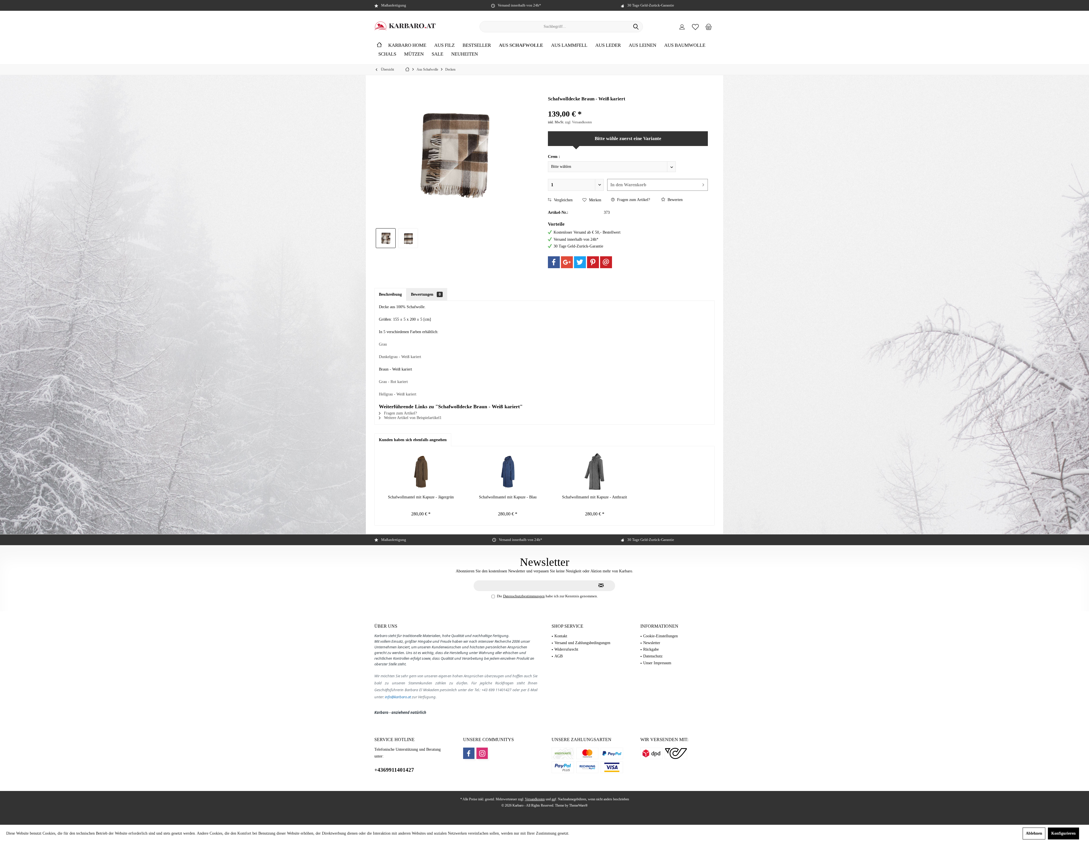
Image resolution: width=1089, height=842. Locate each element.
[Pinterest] (593, 262)
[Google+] (567, 262)
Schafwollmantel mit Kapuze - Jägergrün (421, 497)
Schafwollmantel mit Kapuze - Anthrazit (594, 497)
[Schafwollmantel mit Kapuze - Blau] (507, 472)
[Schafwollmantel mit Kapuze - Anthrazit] (594, 472)
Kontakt (560, 636)
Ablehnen (1034, 833)
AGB (558, 656)
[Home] (379, 45)
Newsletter (651, 643)
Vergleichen (563, 200)
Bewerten (674, 200)
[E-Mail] (606, 262)
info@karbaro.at (398, 696)
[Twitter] (580, 262)
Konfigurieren (1063, 833)
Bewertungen (426, 294)
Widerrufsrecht (566, 649)
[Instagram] (482, 753)
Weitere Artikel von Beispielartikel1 (412, 418)
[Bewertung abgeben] (628, 106)
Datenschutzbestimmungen (524, 596)
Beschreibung (390, 294)
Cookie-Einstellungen (660, 636)
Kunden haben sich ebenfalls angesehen (413, 440)
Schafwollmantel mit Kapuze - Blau (508, 497)
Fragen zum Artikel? (633, 200)
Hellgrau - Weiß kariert (397, 394)
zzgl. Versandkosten (578, 122)
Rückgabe (651, 649)
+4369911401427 (394, 770)
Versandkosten (535, 799)
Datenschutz (652, 656)
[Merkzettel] (695, 26)
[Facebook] (554, 262)
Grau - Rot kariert (393, 382)
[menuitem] (709, 26)
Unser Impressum (657, 663)
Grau (383, 344)
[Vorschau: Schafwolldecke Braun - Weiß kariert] (386, 238)
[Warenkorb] (709, 26)
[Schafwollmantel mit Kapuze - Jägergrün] (420, 472)
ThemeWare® (578, 805)
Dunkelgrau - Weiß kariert (400, 357)
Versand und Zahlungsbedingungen (582, 643)
